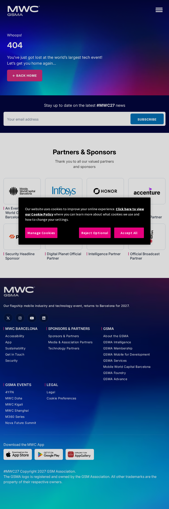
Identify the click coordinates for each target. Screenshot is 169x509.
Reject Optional (94, 233)
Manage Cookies (41, 233)
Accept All (129, 233)
